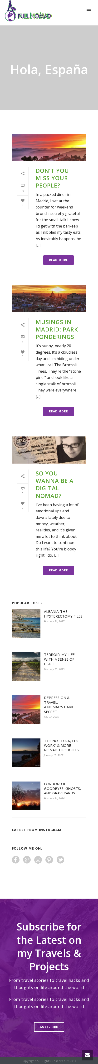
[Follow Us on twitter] (60, 860)
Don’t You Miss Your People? (52, 178)
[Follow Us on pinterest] (49, 860)
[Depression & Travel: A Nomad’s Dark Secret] (26, 709)
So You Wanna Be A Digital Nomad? (55, 484)
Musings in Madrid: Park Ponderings (57, 329)
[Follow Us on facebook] (16, 860)
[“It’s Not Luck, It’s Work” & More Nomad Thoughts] (26, 752)
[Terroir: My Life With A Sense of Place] (26, 666)
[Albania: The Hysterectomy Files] (26, 623)
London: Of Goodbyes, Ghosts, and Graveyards (62, 788)
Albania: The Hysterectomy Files (63, 614)
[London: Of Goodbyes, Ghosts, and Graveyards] (26, 796)
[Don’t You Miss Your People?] (49, 147)
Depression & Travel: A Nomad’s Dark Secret (59, 704)
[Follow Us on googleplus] (27, 860)
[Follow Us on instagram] (38, 860)
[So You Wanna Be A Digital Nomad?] (49, 450)
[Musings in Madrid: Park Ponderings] (49, 298)
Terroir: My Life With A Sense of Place (59, 659)
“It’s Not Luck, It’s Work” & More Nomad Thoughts (61, 745)
